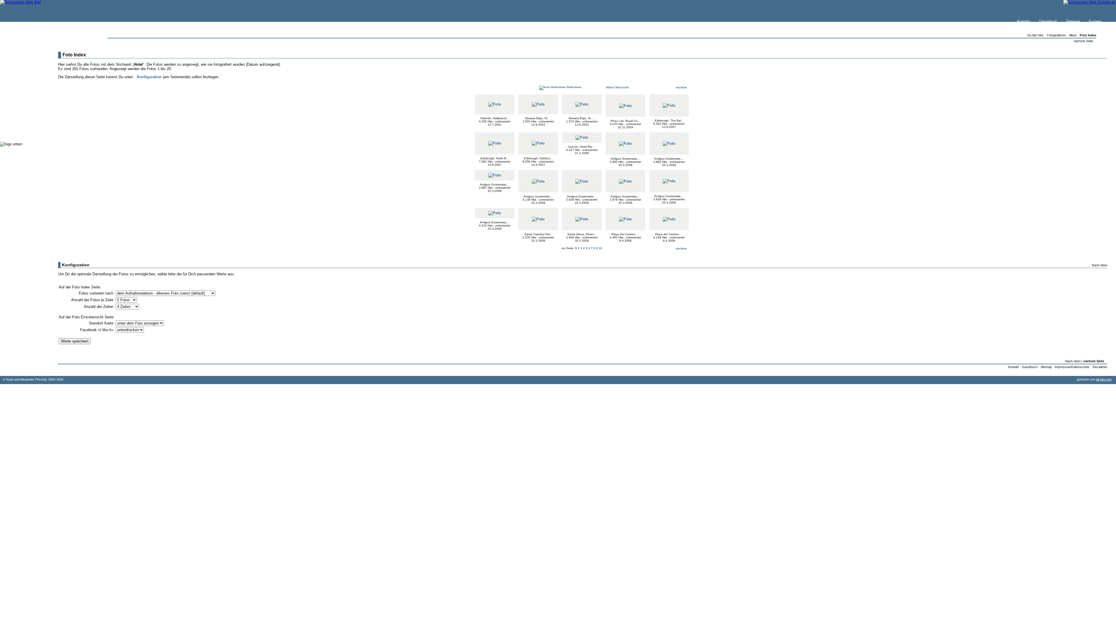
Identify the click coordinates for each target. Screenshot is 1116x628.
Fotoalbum (21, 131)
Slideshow (573, 87)
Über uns (20, 71)
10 (600, 248)
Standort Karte (102, 323)
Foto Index (1088, 35)
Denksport (21, 113)
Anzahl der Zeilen (99, 306)
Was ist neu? (23, 66)
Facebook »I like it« (97, 330)
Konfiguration (149, 77)
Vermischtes (22, 119)
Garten (18, 96)
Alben (1073, 35)
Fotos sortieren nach (97, 293)
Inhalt (17, 77)
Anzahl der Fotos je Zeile (93, 300)
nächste (682, 87)
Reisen (18, 90)
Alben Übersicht (617, 87)
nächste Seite (1083, 41)
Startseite (20, 60)
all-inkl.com (1104, 379)
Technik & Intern (26, 125)
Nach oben (1099, 265)
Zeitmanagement (26, 107)
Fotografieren (23, 101)
